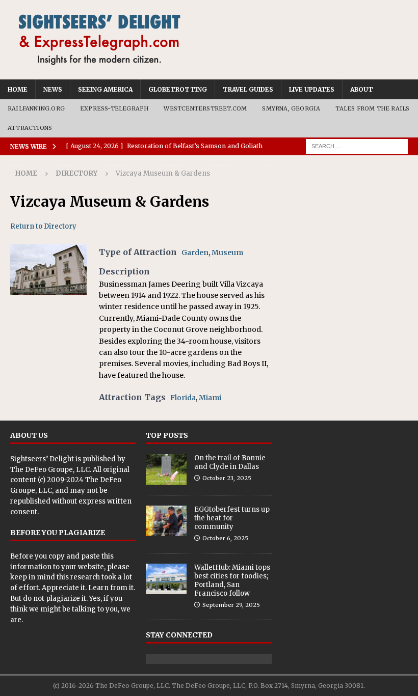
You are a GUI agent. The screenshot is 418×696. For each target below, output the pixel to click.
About (361, 89)
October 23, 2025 (226, 478)
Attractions (30, 127)
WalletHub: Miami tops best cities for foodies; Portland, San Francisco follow (232, 580)
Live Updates (311, 89)
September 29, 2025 (231, 604)
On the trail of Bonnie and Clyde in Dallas (230, 462)
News (52, 89)
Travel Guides (248, 89)
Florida (183, 397)
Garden (194, 252)
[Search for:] (357, 146)
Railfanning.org (36, 108)
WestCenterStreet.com (205, 108)
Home (18, 89)
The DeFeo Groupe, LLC (50, 469)
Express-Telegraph (114, 108)
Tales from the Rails (372, 108)
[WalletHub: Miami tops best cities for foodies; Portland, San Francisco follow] (166, 579)
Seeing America (105, 89)
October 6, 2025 (225, 538)
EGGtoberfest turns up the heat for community (232, 518)
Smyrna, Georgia (291, 108)
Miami (210, 397)
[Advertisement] (345, 216)
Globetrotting (177, 89)
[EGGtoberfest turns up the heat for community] (166, 521)
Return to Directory (43, 226)
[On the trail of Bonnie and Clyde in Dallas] (166, 469)
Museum (227, 252)
